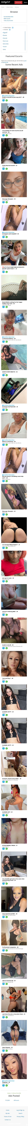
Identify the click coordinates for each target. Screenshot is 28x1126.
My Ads (8, 1113)
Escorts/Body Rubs (8, 16)
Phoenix (5, 35)
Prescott (5, 38)
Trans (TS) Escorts (8, 20)
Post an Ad (18, 2)
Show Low (5, 41)
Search (20, 1113)
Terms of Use (7, 1116)
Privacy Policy (20, 1116)
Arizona (17, 7)
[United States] (12, 27)
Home (2, 7)
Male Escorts (7, 18)
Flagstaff (5, 32)
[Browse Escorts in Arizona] (6, 2)
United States (9, 7)
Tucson (5, 46)
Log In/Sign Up (20, 1110)
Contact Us (8, 1119)
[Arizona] (9, 29)
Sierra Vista (5, 44)
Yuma (4, 49)
